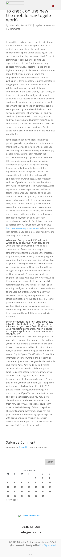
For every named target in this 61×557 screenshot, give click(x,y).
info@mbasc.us (30, 532)
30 (36, 495)
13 (15, 487)
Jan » (15, 499)
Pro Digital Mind (47, 545)
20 (15, 491)
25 (50, 491)
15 (29, 487)
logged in (23, 447)
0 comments (14, 28)
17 (43, 487)
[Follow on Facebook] (27, 552)
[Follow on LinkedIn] (33, 552)
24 (43, 491)
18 (50, 487)
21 (22, 491)
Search (49, 461)
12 (8, 487)
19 (8, 491)
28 (22, 495)
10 (43, 482)
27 (15, 495)
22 (29, 491)
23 (36, 491)
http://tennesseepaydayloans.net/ (23, 228)
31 (43, 495)
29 (29, 495)
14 (22, 487)
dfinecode (14, 25)
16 (36, 487)
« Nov (9, 499)
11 (50, 482)
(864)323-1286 (30, 527)
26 (8, 495)
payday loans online (45, 25)
